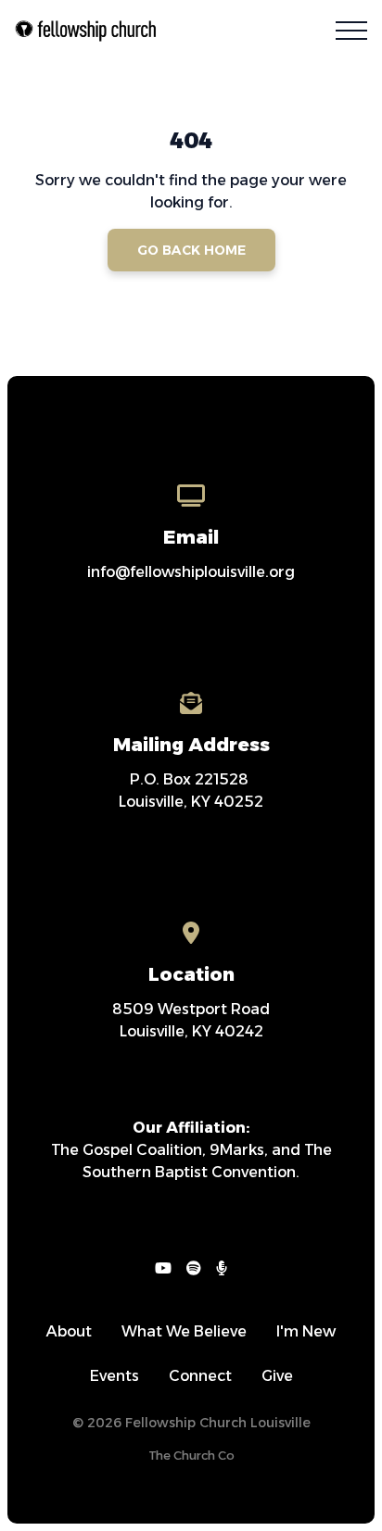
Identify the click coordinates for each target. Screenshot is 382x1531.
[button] (351, 30)
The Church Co (191, 1455)
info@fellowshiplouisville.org (191, 572)
